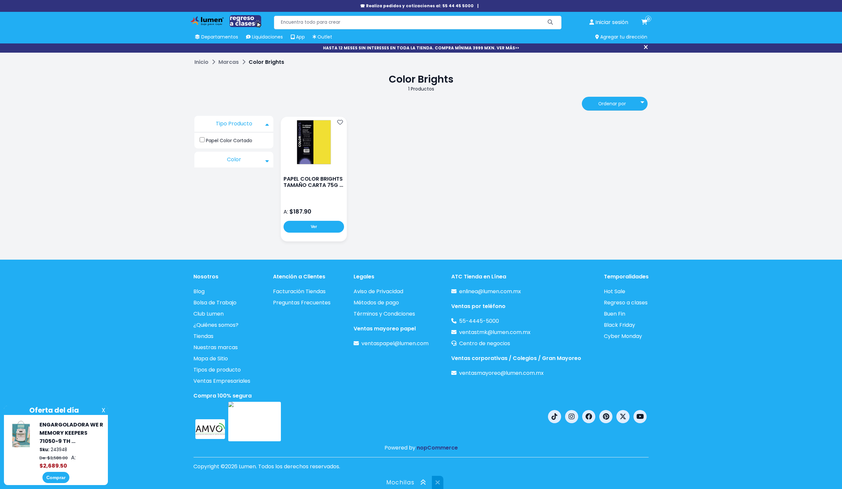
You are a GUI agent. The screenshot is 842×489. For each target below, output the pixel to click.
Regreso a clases (626, 302)
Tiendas (203, 336)
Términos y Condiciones (384, 314)
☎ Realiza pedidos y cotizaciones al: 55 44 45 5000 (417, 6)
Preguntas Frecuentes (302, 302)
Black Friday (619, 325)
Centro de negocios (484, 343)
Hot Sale (614, 291)
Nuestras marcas (215, 347)
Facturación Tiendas (299, 291)
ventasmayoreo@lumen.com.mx (501, 373)
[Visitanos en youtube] (640, 416)
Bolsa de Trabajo (214, 302)
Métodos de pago (376, 302)
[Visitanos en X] (623, 416)
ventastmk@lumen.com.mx (495, 332)
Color (234, 159)
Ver (314, 226)
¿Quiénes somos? (215, 325)
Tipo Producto (234, 123)
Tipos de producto (217, 369)
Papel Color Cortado (229, 140)
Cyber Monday (623, 336)
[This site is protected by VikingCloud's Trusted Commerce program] (254, 421)
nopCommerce (437, 447)
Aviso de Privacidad (378, 291)
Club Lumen (208, 314)
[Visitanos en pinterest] (605, 416)
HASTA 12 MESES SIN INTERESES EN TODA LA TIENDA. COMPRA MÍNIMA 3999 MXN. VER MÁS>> (421, 48)
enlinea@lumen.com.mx (490, 291)
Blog (199, 291)
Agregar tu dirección (623, 37)
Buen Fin (614, 314)
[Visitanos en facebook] (588, 416)
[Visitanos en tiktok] (554, 416)
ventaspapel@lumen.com (395, 343)
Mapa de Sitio (210, 358)
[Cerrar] (645, 47)
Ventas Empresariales (221, 381)
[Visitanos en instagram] (571, 416)
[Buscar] (550, 22)
